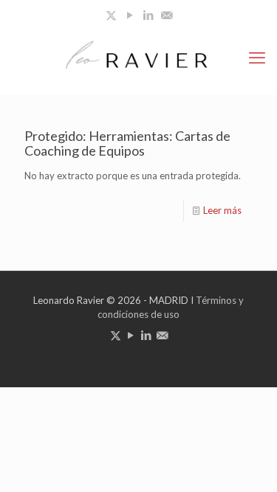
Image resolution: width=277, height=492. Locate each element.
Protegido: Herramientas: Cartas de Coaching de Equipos (127, 143)
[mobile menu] (257, 57)
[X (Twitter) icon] (111, 14)
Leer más (222, 210)
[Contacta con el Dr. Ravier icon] (166, 14)
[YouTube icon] (129, 14)
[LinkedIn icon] (148, 14)
